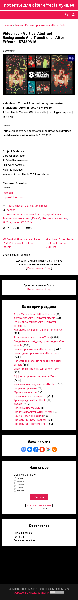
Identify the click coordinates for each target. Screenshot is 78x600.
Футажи (18, 404)
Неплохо (21, 484)
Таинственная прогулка (17, 218)
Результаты (32, 505)
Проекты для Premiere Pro (29, 423)
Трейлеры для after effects (30, 400)
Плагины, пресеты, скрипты (30, 396)
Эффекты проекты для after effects (35, 376)
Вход (48, 268)
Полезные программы (27, 408)
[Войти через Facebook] (36, 449)
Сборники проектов (25, 388)
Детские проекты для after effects (34, 318)
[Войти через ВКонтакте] (29, 449)
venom (24, 214)
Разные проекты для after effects (45, 25)
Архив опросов (45, 505)
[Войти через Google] (48, 449)
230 (43, 218)
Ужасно (20, 491)
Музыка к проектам (25, 392)
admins (11, 209)
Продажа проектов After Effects (33, 412)
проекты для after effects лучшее (39, 5)
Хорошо (20, 481)
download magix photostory (45, 214)
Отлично (21, 478)
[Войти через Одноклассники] (54, 449)
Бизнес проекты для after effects (34, 349)
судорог (15, 222)
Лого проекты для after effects (32, 337)
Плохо (20, 488)
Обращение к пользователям (31, 592)
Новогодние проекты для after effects (36, 353)
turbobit (8, 193)
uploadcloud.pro (13, 197)
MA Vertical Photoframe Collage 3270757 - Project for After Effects (21, 243)
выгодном (13, 214)
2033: (6, 222)
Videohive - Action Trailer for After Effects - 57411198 (60, 243)
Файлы (19, 25)
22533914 (26, 222)
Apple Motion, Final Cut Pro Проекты (34, 314)
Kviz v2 (36, 218)
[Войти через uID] (23, 449)
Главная (7, 25)
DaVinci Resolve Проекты (28, 415)
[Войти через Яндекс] (42, 449)
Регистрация (35, 268)
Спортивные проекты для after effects (37, 368)
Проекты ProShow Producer (30, 419)
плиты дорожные (57, 218)
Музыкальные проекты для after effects (38, 329)
